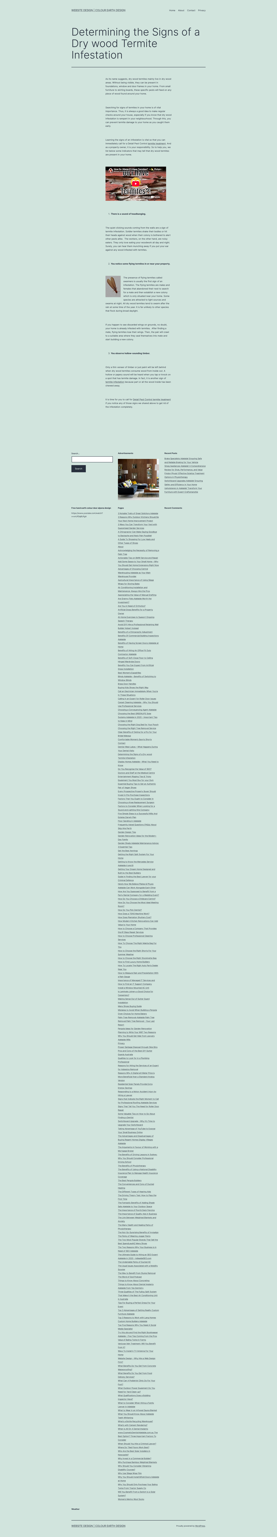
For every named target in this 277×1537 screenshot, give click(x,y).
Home (172, 10)
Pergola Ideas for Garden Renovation (135, 1028)
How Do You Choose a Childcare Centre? (136, 899)
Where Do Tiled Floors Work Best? (133, 1447)
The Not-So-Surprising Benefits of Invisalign (138, 1232)
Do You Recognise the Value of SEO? (134, 769)
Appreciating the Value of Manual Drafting (137, 595)
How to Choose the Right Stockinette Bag (137, 958)
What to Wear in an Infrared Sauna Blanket (137, 1410)
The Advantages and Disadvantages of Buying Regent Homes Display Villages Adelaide (136, 1140)
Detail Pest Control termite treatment (152, 399)
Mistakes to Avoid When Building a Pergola (137, 1010)
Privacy (202, 10)
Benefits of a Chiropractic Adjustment (135, 632)
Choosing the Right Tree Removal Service (137, 728)
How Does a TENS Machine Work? (133, 914)
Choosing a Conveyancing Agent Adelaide (137, 710)
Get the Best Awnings (128, 851)
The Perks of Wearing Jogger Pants (134, 1236)
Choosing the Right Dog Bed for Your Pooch (138, 724)
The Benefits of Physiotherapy (132, 1166)
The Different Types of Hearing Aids (134, 1192)
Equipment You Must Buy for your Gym (136, 780)
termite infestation (114, 382)
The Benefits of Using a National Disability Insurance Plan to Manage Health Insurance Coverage (138, 1173)
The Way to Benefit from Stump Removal (136, 1273)
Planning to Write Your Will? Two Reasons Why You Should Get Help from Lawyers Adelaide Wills (137, 1036)
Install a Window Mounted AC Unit (133, 988)
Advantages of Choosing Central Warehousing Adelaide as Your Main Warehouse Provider (134, 572)
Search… (75, 453)
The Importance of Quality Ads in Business (137, 1214)
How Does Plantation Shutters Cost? (134, 917)
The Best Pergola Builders (129, 1180)
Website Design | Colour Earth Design (98, 10)
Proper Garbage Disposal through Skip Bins (137, 1047)
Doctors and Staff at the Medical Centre (136, 773)
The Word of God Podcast (130, 1277)
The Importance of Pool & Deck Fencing (136, 1210)
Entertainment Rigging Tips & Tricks (134, 776)
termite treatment (157, 143)
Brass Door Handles (127, 684)
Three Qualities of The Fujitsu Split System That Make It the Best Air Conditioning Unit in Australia (138, 1295)
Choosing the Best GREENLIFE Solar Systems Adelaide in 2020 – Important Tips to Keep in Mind (137, 717)
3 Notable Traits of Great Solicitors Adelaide (138, 513)
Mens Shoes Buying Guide (130, 1006)
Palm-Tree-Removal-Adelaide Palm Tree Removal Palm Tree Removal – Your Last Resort (136, 1021)
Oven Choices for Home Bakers (132, 1014)
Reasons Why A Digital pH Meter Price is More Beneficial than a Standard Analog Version (136, 1077)
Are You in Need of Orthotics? (131, 606)
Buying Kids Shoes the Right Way (133, 687)
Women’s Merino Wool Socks (131, 1499)
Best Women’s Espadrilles (129, 673)
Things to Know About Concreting (133, 1280)
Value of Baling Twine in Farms (132, 1340)
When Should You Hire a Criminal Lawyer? (137, 1444)
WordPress (200, 1526)
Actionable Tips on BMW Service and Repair (138, 558)
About (181, 10)
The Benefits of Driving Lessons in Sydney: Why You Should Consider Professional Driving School (137, 1158)
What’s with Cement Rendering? (132, 1425)
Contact (191, 10)
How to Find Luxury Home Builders (134, 962)
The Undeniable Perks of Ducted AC (134, 1262)
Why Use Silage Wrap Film (130, 1473)
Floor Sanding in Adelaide (129, 821)
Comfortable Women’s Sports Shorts (135, 739)
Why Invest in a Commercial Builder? (134, 1458)
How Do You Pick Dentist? (130, 910)
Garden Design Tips (127, 832)
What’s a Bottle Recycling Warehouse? (135, 1421)
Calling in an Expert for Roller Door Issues (137, 699)
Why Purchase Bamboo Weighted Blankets (137, 1462)
